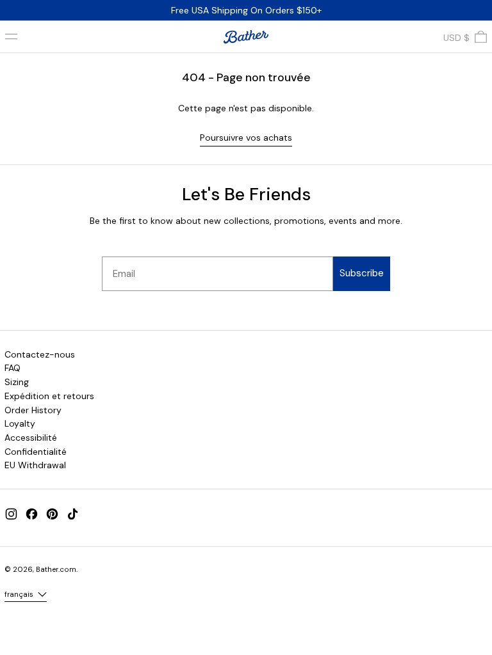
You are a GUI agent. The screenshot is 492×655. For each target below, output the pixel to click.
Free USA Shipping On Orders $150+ (246, 10)
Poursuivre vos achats (246, 137)
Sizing (16, 382)
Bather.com (56, 569)
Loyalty (19, 423)
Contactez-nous (39, 354)
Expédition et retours (49, 396)
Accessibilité (30, 437)
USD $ (456, 37)
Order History (33, 410)
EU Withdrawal (35, 465)
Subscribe (362, 273)
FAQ (12, 368)
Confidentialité (35, 451)
